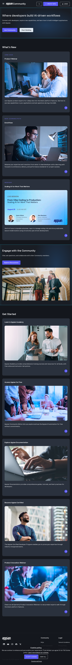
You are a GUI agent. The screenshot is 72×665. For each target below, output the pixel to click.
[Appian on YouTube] (8, 644)
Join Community (9, 30)
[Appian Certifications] (36, 522)
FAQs (42, 642)
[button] (36, 661)
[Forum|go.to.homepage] (16, 4)
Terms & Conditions (64, 642)
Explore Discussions (11, 263)
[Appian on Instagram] (12, 644)
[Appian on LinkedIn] (4, 644)
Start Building (26, 30)
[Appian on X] (20, 644)
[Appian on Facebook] (16, 644)
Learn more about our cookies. (38, 652)
